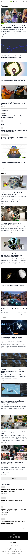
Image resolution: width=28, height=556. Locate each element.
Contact (23, 551)
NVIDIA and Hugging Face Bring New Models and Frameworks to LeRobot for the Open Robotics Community (13, 103)
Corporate (3, 113)
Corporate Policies (5, 551)
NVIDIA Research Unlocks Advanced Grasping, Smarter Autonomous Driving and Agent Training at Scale (14, 371)
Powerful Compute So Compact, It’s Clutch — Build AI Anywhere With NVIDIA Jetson (13, 26)
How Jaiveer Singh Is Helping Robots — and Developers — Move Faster (12, 224)
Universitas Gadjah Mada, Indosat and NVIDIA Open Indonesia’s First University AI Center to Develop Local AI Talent (13, 511)
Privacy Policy (7, 548)
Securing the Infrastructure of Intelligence (11, 500)
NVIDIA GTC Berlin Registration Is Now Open (13, 162)
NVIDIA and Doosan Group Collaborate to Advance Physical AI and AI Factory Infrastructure (14, 338)
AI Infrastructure (5, 135)
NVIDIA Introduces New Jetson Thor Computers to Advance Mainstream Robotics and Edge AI (13, 79)
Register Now (5, 168)
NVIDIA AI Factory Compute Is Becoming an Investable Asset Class (12, 116)
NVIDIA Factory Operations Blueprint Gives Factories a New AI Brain (12, 463)
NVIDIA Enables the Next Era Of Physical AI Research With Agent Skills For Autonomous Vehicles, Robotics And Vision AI (12, 401)
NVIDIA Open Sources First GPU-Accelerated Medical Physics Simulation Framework (12, 56)
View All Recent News (21, 528)
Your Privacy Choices (17, 548)
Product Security (16, 551)
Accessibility (18, 549)
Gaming (3, 487)
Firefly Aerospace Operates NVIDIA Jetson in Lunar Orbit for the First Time (12, 286)
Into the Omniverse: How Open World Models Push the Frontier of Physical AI (12, 193)
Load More (14, 478)
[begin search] (4, 1)
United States (14, 545)
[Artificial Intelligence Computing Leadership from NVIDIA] (14, 1)
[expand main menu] (2, 1)
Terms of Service (9, 549)
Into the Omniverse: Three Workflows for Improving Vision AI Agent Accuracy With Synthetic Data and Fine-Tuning (11, 255)
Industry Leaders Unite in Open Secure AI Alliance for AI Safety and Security (14, 130)
